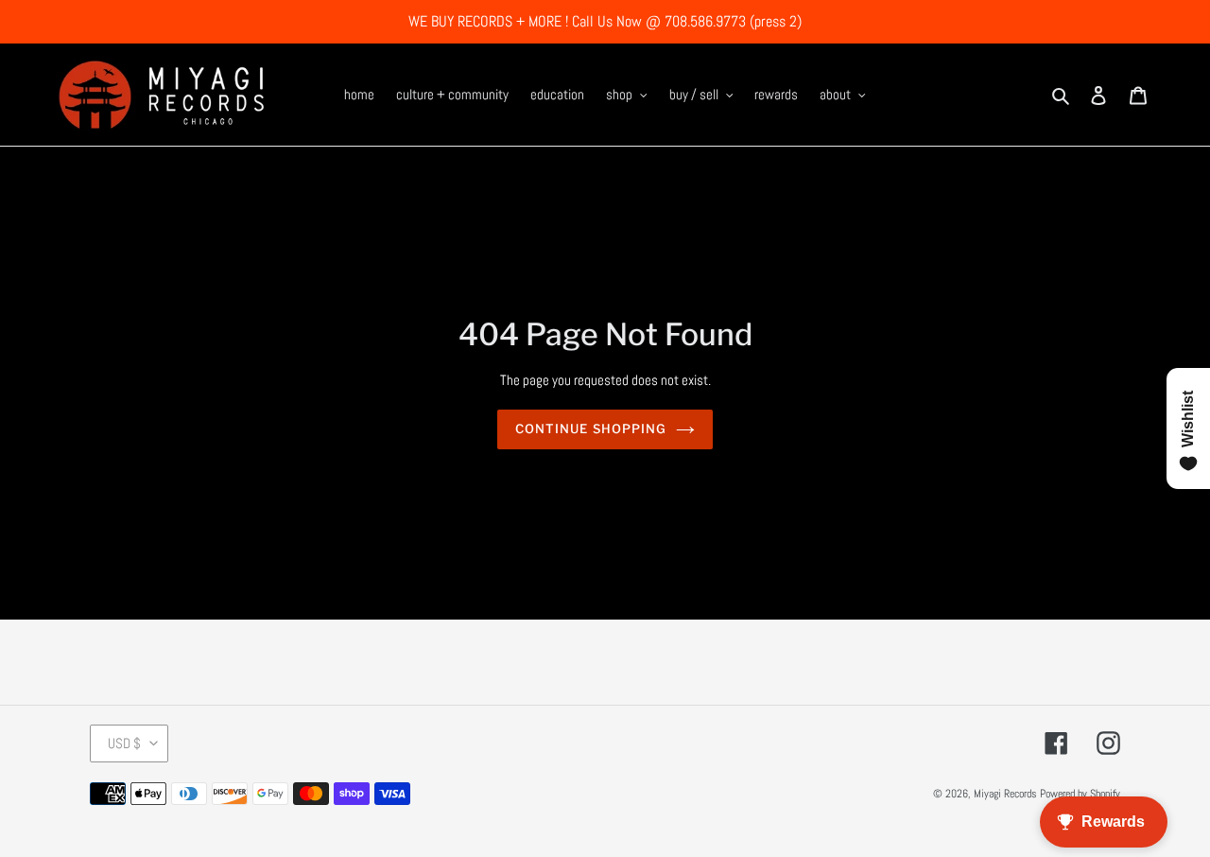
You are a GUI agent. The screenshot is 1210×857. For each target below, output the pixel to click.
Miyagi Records (1005, 793)
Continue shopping (590, 428)
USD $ (124, 743)
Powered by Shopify (1080, 793)
